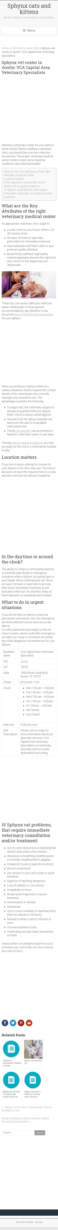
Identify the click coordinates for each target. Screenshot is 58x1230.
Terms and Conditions (25, 1222)
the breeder (23, 430)
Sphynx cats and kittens (29, 8)
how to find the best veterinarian (34, 314)
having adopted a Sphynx (28, 442)
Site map (38, 1222)
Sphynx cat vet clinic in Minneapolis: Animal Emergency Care (26, 1109)
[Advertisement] (29, 109)
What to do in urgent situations (21, 186)
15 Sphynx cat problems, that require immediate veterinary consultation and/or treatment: (28, 193)
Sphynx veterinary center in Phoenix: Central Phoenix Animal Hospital (25, 1120)
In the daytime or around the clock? (24, 182)
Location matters (13, 178)
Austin (24, 661)
